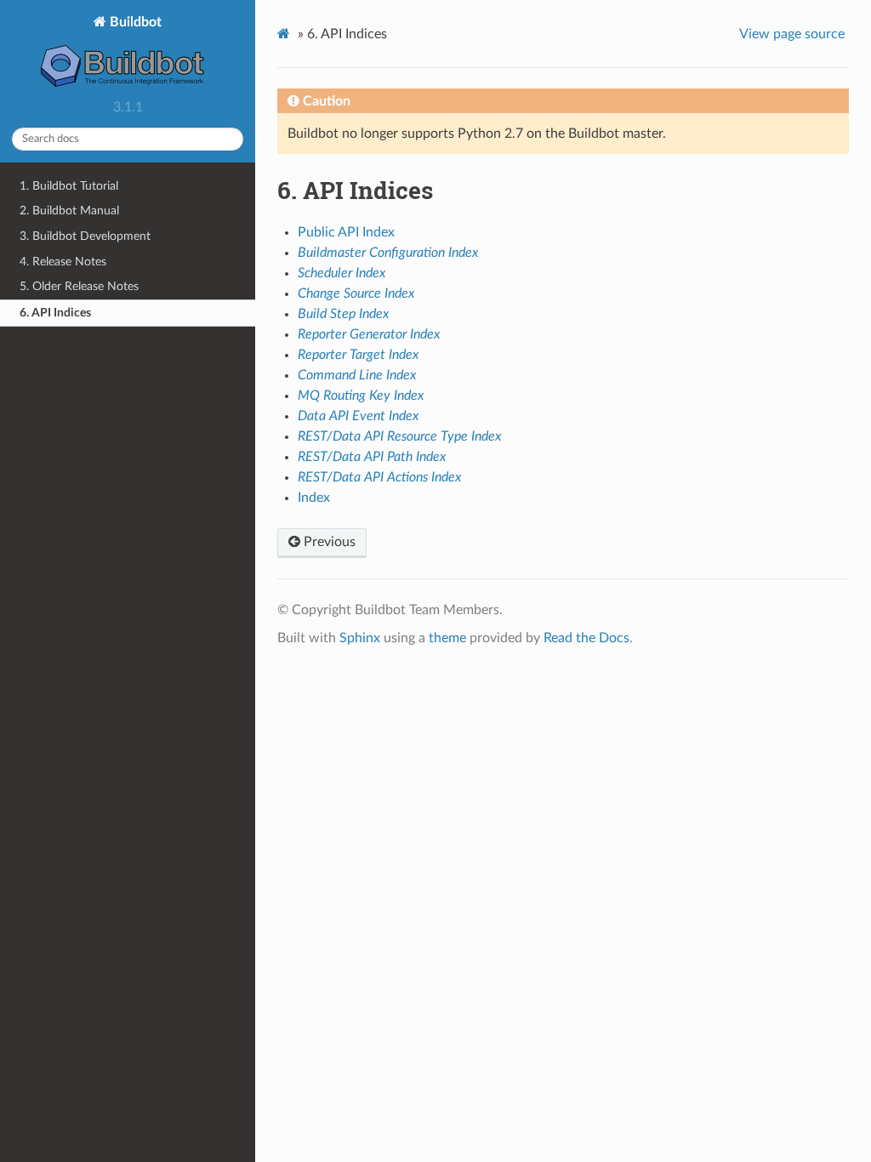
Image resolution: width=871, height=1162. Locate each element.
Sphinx (359, 638)
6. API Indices (55, 312)
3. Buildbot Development (85, 236)
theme (447, 638)
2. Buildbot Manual (69, 210)
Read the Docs (586, 638)
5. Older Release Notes (79, 286)
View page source (792, 34)
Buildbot (134, 22)
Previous (328, 542)
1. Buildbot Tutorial (69, 185)
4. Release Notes (63, 261)
